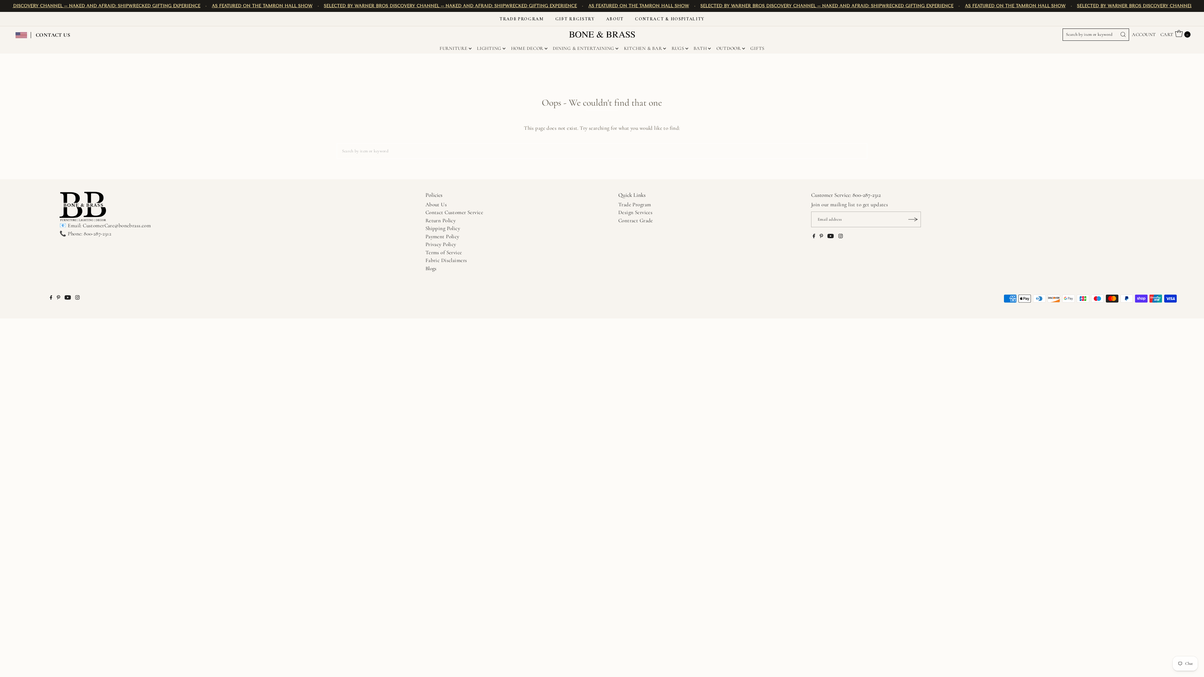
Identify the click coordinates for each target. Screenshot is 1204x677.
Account (1144, 34)
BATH (700, 48)
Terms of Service (443, 252)
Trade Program (521, 19)
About (615, 19)
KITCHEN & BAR (643, 48)
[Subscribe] (913, 219)
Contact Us (53, 35)
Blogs (431, 268)
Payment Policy (442, 236)
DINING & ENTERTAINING (583, 48)
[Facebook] (814, 236)
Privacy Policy (440, 244)
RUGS (678, 48)
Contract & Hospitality (670, 19)
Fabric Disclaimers (446, 260)
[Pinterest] (821, 236)
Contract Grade (635, 220)
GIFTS (757, 48)
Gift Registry (575, 19)
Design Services (635, 212)
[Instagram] (840, 236)
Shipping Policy (442, 228)
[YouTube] (830, 236)
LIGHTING (489, 48)
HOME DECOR (527, 48)
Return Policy (440, 220)
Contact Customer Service (454, 212)
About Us (436, 204)
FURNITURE (453, 48)
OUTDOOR (728, 48)
